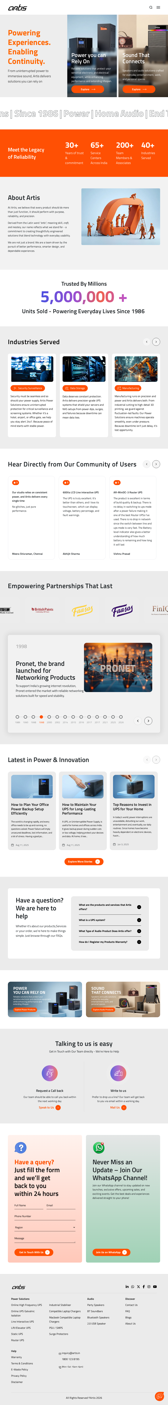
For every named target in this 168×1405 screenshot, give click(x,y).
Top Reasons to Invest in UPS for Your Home (132, 807)
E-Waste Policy (19, 1369)
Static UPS (17, 1334)
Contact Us (131, 1305)
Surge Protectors (58, 1334)
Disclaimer (17, 1382)
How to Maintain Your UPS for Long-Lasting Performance (79, 809)
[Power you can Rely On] (92, 56)
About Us (130, 1323)
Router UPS (17, 1340)
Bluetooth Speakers (98, 1317)
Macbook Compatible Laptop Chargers (64, 1319)
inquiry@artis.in (71, 1353)
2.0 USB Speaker (96, 1323)
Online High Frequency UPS (26, 1305)
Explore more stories (80, 861)
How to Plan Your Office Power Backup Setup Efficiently (30, 809)
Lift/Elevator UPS (21, 1328)
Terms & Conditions (22, 1363)
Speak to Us (46, 1107)
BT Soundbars (95, 1311)
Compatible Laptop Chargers (65, 1311)
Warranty (16, 1357)
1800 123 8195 (70, 1359)
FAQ (127, 1311)
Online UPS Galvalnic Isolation (23, 1313)
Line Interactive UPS (22, 1321)
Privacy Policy (19, 1376)
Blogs (128, 1317)
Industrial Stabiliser (60, 1305)
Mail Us (115, 1107)
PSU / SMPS (56, 1328)
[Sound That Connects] (143, 56)
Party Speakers (95, 1305)
